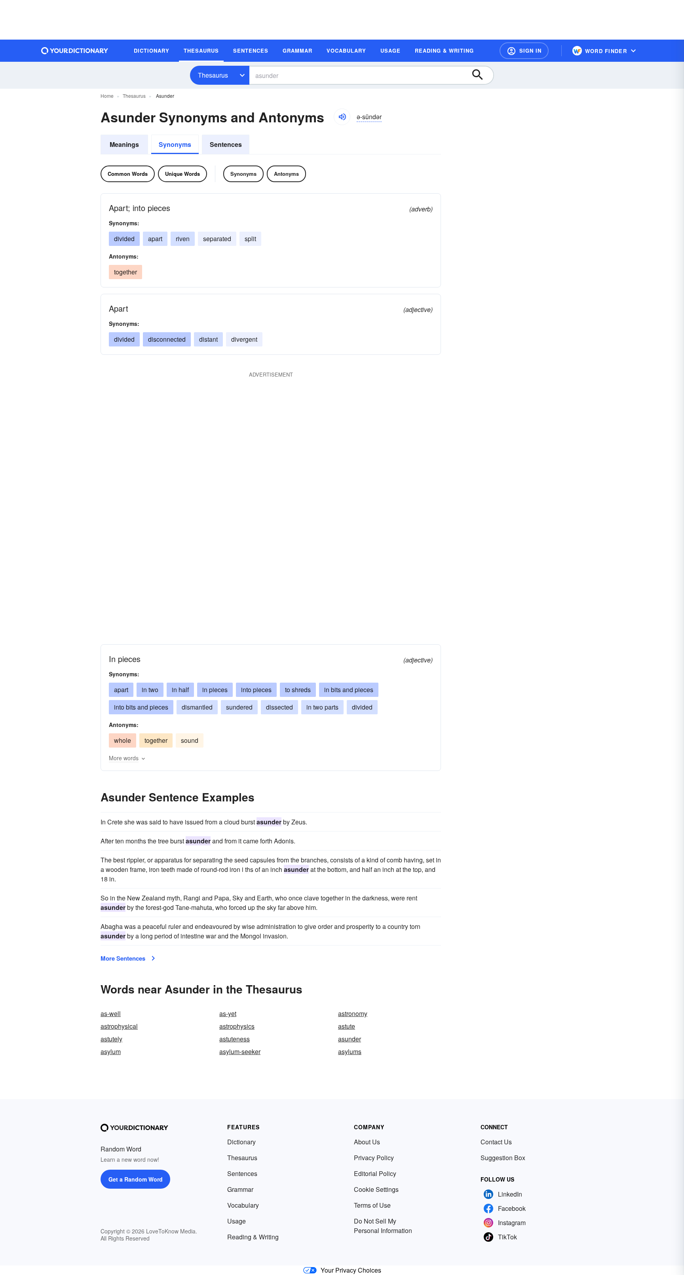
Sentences (226, 144)
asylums (349, 1051)
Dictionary (241, 1141)
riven (183, 238)
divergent (244, 339)
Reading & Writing (253, 1236)
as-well (111, 1013)
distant (208, 339)
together (125, 271)
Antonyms (286, 173)
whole (122, 740)
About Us (367, 1141)
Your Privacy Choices (351, 1270)
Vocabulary (243, 1205)
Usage (236, 1221)
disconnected (167, 339)
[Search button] (481, 75)
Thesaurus (213, 75)
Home (107, 95)
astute (346, 1026)
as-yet (227, 1013)
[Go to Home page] (74, 50)
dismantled (197, 707)
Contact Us (496, 1141)
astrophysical (119, 1026)
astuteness (234, 1038)
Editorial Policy (375, 1173)
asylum (111, 1051)
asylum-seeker (239, 1051)
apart (155, 238)
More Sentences (123, 958)
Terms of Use (372, 1205)
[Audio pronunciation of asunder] (342, 116)
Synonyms (175, 144)
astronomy (352, 1013)
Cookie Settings (376, 1189)
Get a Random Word (135, 1179)
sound (189, 740)
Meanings (124, 144)
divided (124, 238)
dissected (279, 707)
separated (217, 238)
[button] (524, 50)
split (250, 238)
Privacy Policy (374, 1157)
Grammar (240, 1189)
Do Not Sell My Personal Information (383, 1225)
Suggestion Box (503, 1157)
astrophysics (237, 1026)
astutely (111, 1038)
